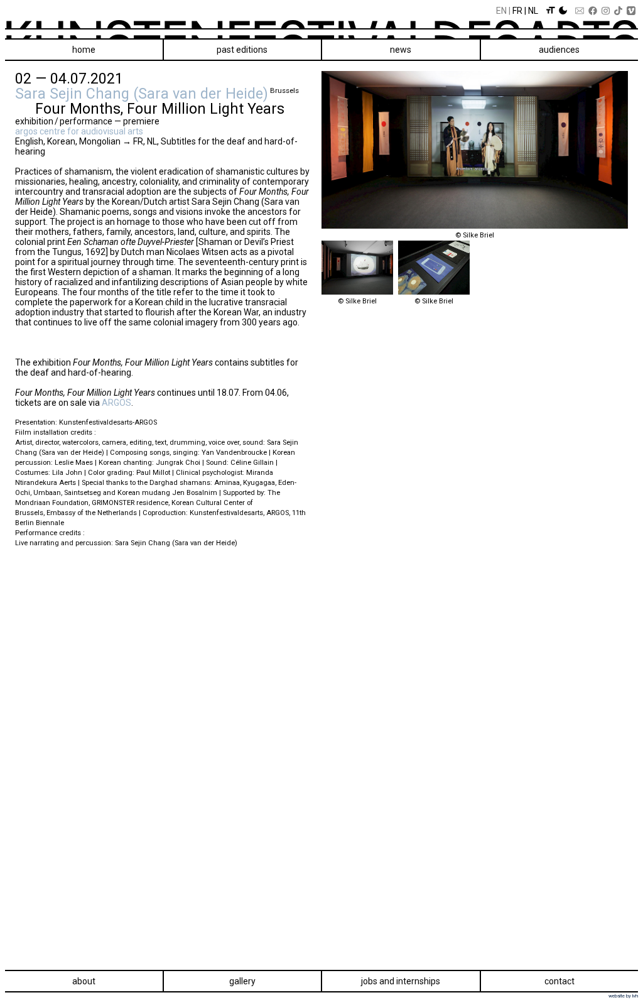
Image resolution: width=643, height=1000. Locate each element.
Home (83, 50)
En (501, 11)
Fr (517, 11)
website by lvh (623, 996)
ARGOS (116, 403)
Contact (559, 981)
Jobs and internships (400, 981)
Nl (533, 11)
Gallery (242, 981)
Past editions (242, 50)
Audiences (559, 50)
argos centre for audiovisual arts (79, 131)
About (83, 981)
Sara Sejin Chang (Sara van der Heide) (141, 93)
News (400, 50)
